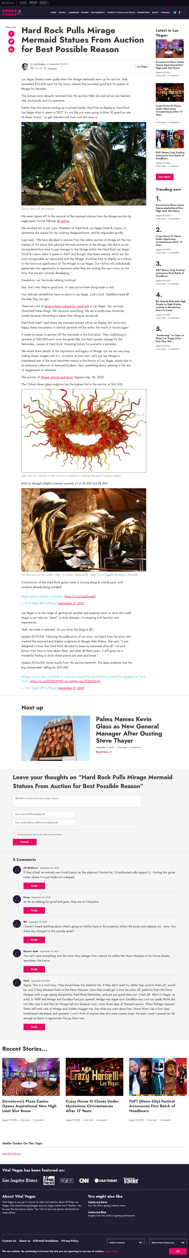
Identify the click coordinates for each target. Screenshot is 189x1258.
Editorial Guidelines (45, 1241)
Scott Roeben (39, 64)
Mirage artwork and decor (57, 377)
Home (53, 12)
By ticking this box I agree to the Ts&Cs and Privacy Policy (40, 834)
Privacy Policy (69, 1241)
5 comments (52, 68)
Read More (102, 752)
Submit (25, 842)
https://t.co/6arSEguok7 (80, 596)
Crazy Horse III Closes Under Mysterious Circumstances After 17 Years (169, 110)
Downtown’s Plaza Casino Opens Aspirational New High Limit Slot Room (170, 65)
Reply (34, 885)
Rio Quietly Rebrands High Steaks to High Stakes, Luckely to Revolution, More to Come (171, 306)
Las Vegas (142, 66)
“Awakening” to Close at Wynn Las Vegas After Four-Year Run (170, 338)
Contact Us (9, 1241)
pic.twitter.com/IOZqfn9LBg (82, 681)
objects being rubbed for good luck (66, 306)
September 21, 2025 (71, 688)
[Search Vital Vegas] (183, 12)
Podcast (165, 12)
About (155, 12)
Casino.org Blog (97, 1212)
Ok (178, 1251)
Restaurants (98, 12)
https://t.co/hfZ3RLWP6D (46, 681)
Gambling (73, 12)
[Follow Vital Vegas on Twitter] (174, 12)
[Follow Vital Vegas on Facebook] (179, 12)
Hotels (62, 12)
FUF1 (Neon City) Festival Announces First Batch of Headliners (170, 155)
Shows (85, 12)
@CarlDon (63, 221)
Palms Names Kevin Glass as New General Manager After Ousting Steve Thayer (129, 730)
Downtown (143, 12)
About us (24, 1241)
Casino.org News (97, 1202)
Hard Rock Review (11, 1154)
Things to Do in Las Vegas (121, 12)
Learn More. (112, 1251)
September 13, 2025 (71, 603)
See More (164, 177)
